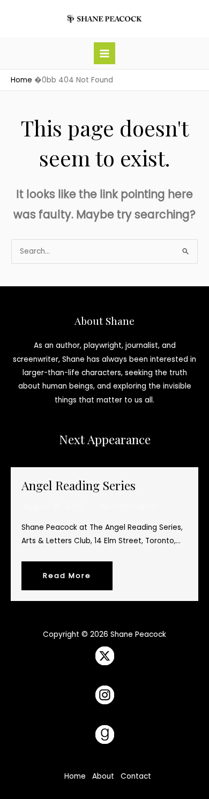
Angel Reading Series (78, 485)
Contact (136, 776)
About (103, 776)
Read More (67, 575)
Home (75, 776)
